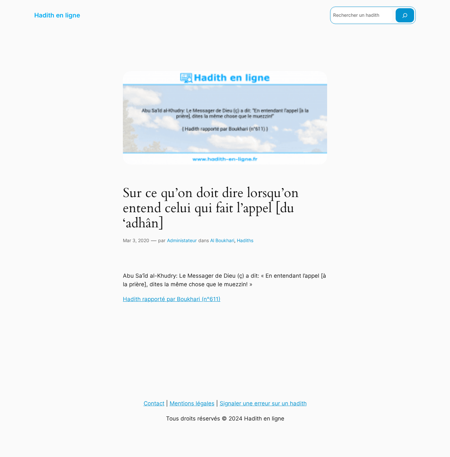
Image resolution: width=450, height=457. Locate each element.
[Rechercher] (405, 15)
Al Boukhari (222, 240)
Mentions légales (192, 403)
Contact (154, 403)
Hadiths (245, 240)
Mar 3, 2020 (136, 240)
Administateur (182, 240)
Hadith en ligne (57, 15)
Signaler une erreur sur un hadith (263, 403)
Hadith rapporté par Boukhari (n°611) (171, 299)
